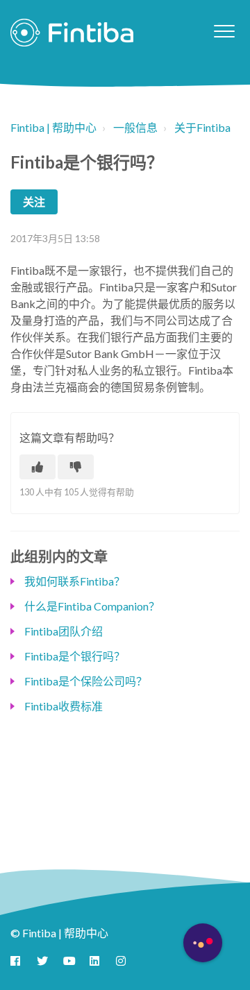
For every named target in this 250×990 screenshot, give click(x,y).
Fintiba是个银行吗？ (74, 656)
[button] (224, 30)
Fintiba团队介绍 (63, 631)
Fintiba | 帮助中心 (53, 127)
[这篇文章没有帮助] (76, 466)
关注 (34, 201)
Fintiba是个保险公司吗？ (85, 681)
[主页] (71, 32)
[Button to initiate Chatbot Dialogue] (202, 942)
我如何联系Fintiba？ (74, 581)
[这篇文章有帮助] (37, 466)
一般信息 (135, 127)
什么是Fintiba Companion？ (92, 606)
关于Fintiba (202, 127)
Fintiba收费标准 (63, 705)
